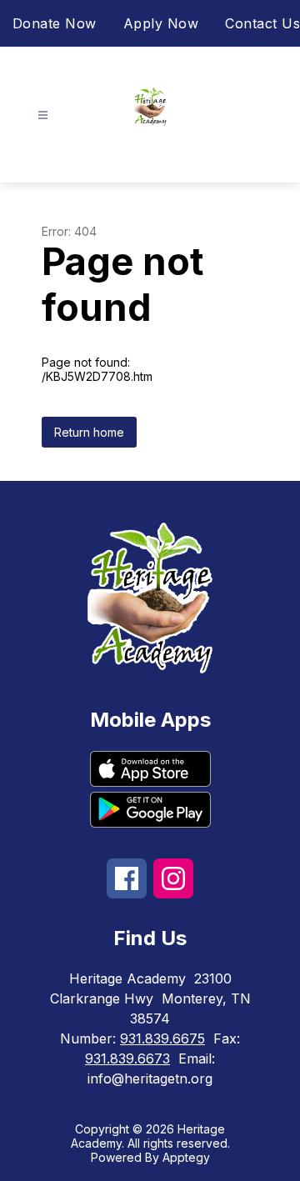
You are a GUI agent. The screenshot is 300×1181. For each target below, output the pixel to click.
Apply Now (161, 23)
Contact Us (262, 23)
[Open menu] (42, 115)
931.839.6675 (162, 1038)
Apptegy (186, 1157)
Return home (89, 432)
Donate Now (54, 23)
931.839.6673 (127, 1058)
